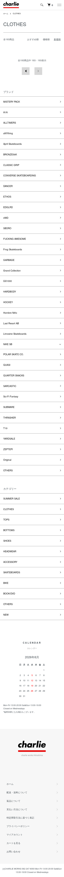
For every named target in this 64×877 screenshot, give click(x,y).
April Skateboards (12, 143)
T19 (5, 428)
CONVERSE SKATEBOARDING (19, 175)
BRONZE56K (10, 154)
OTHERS (8, 470)
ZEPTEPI (8, 449)
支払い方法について (17, 809)
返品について (13, 800)
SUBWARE (8, 407)
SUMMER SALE (11, 498)
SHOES (7, 540)
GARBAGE (8, 260)
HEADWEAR (9, 551)
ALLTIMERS (9, 122)
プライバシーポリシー (18, 826)
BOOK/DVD (9, 593)
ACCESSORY (10, 561)
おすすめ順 (33, 39)
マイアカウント (15, 834)
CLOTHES (17, 13)
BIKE (5, 583)
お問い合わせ (13, 851)
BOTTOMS (8, 530)
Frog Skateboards (12, 249)
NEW (6, 614)
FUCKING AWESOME (14, 238)
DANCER (8, 186)
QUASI (6, 364)
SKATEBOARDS (11, 572)
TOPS (6, 519)
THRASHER (9, 417)
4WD (5, 217)
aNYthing (8, 133)
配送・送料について (17, 792)
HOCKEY (8, 302)
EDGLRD (8, 207)
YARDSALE (9, 438)
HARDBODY (9, 291)
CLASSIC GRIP (11, 165)
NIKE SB (7, 344)
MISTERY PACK (11, 101)
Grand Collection (12, 270)
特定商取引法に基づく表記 (20, 817)
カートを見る (13, 843)
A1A (5, 112)
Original (7, 459)
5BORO (7, 228)
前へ (26, 71)
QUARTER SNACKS (13, 375)
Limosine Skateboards (14, 333)
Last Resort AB (11, 323)
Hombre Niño (10, 312)
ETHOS (7, 196)
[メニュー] (59, 5)
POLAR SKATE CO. (13, 354)
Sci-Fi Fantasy (10, 396)
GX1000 (7, 281)
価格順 (46, 39)
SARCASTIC (9, 386)
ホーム (5, 13)
